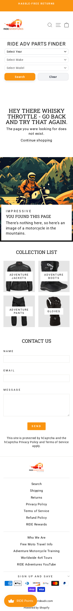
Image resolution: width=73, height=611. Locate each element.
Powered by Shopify (36, 607)
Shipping (36, 490)
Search (20, 76)
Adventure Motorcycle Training (36, 551)
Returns (36, 497)
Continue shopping (36, 140)
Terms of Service (57, 442)
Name (8, 351)
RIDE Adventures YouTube (36, 564)
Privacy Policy (29, 442)
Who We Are (36, 537)
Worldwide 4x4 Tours (36, 558)
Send (36, 426)
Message (12, 389)
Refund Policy (36, 518)
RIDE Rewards (36, 524)
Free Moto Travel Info (36, 544)
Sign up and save (35, 576)
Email (9, 370)
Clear (53, 76)
